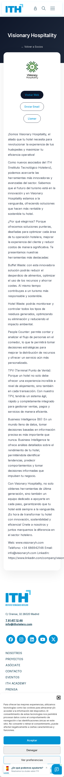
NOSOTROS (14, 653)
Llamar (32, 118)
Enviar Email (32, 106)
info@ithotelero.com (19, 624)
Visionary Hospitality (32, 35)
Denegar (32, 750)
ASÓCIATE (13, 665)
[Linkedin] (32, 639)
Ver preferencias (32, 760)
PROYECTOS (14, 659)
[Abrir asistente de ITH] (57, 769)
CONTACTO (14, 671)
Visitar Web (32, 94)
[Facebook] (10, 639)
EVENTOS (12, 677)
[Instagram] (21, 639)
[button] (58, 697)
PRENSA (12, 689)
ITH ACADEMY (16, 683)
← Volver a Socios (32, 46)
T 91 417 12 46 (14, 620)
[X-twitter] (53, 639)
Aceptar (32, 740)
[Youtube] (42, 639)
